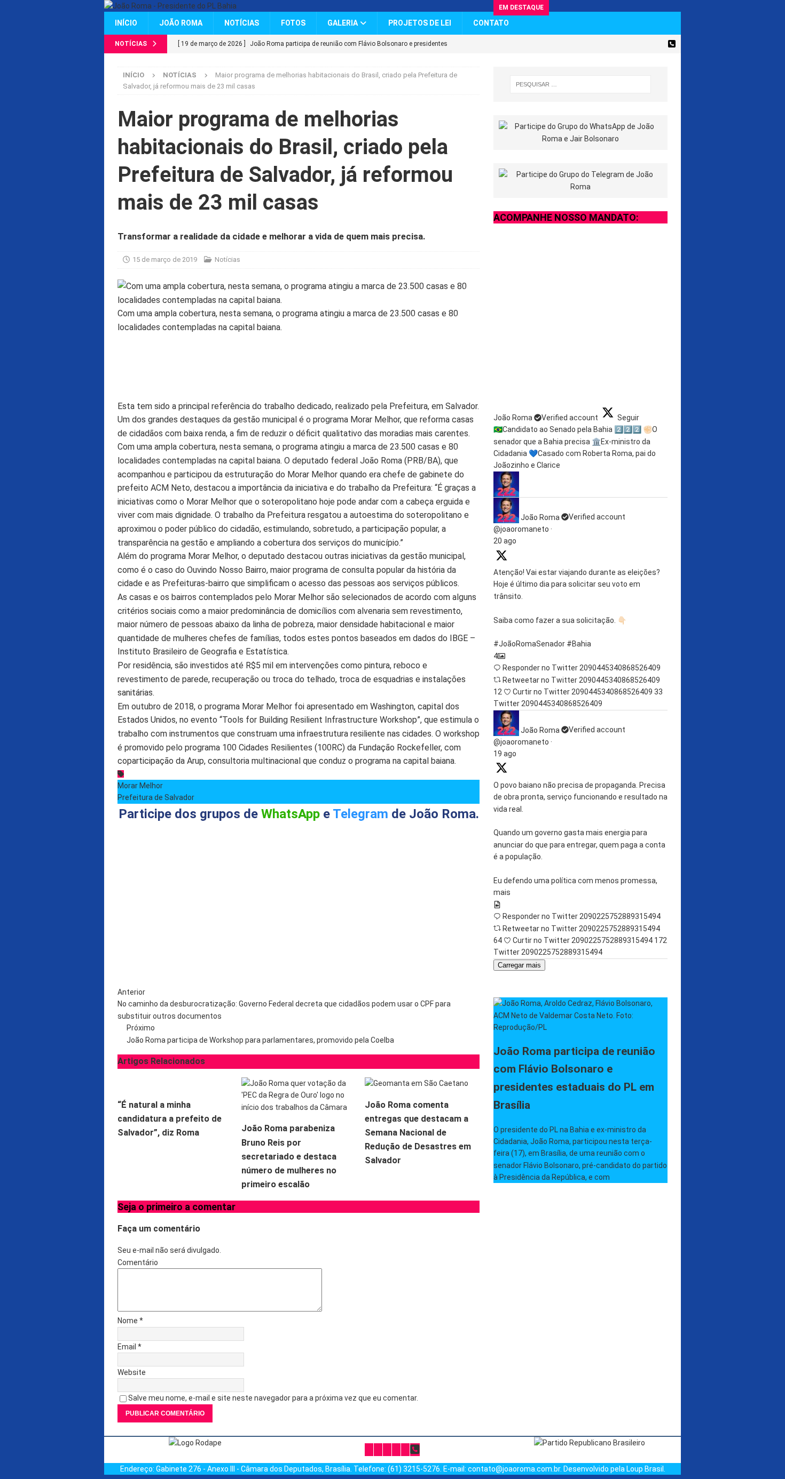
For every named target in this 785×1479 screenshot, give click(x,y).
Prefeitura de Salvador (155, 797)
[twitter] (578, 44)
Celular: (366, 925)
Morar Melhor (140, 785)
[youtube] (634, 44)
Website (131, 1372)
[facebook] (596, 44)
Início (126, 23)
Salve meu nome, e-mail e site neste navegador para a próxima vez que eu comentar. (273, 1398)
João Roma (180, 23)
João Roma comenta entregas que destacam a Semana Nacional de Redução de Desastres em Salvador (418, 1133)
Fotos (293, 23)
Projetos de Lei (419, 23)
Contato (491, 23)
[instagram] (615, 44)
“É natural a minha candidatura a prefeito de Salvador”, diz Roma (169, 1119)
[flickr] (652, 44)
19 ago (504, 753)
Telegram (360, 813)
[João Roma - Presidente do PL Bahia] (170, 6)
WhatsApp (290, 813)
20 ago (504, 541)
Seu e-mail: (222, 925)
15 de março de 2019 (164, 259)
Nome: (139, 925)
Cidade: (290, 925)
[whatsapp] (671, 44)
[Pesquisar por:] (580, 84)
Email (127, 1346)
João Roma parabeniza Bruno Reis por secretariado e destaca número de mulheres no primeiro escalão (288, 1156)
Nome (128, 1320)
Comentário (137, 1262)
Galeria (342, 23)
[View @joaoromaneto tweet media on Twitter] (497, 904)
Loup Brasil (645, 1469)
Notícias (241, 23)
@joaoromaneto (521, 529)
